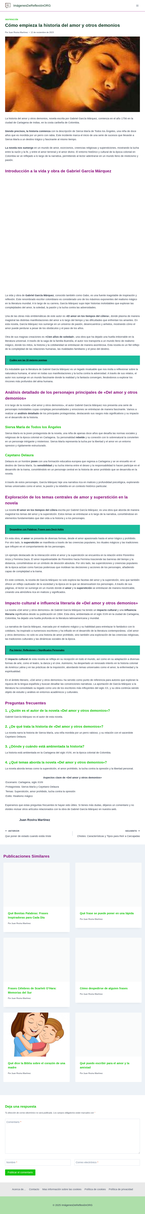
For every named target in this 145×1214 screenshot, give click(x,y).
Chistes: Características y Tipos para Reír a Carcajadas (108, 834)
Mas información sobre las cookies (61, 1189)
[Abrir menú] (137, 5)
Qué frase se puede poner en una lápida (107, 913)
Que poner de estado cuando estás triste (28, 834)
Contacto (34, 1189)
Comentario (13, 1122)
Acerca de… (19, 1189)
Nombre (11, 1162)
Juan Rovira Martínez (18, 32)
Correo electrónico (87, 1162)
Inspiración (11, 20)
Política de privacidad (121, 1189)
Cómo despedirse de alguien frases (104, 988)
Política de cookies (95, 1189)
